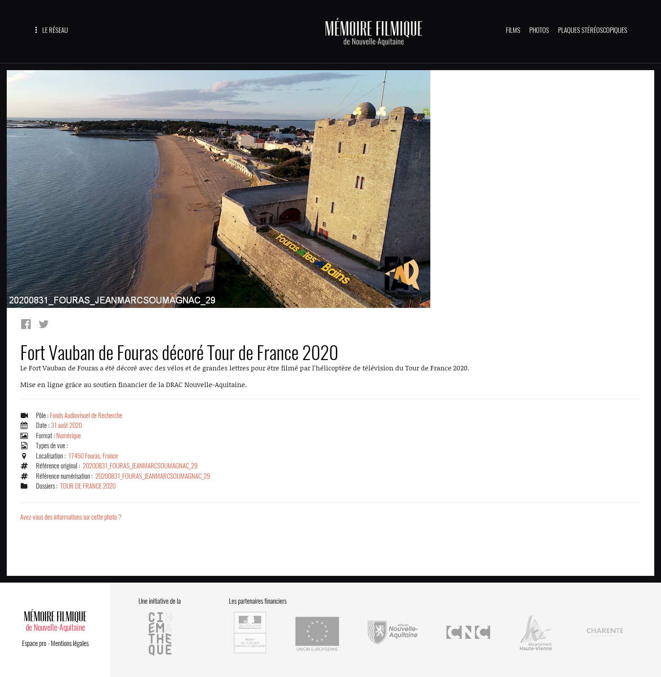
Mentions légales (70, 643)
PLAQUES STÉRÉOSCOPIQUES (592, 30)
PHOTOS (539, 30)
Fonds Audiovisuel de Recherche (86, 415)
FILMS (513, 30)
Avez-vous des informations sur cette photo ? (70, 516)
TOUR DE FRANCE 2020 (88, 485)
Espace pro (34, 643)
